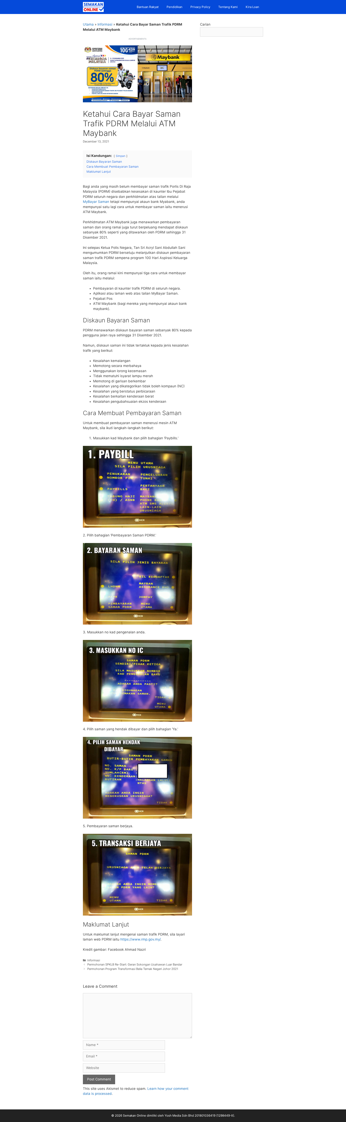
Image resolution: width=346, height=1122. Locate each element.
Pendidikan (174, 7)
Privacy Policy (200, 7)
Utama (88, 24)
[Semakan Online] (94, 7)
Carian (205, 24)
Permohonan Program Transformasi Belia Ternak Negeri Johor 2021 (132, 969)
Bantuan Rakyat (148, 7)
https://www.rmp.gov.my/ (140, 939)
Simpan (120, 155)
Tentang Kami (228, 7)
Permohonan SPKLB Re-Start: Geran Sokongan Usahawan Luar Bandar (134, 964)
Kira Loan (252, 7)
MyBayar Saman (96, 202)
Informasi (105, 24)
